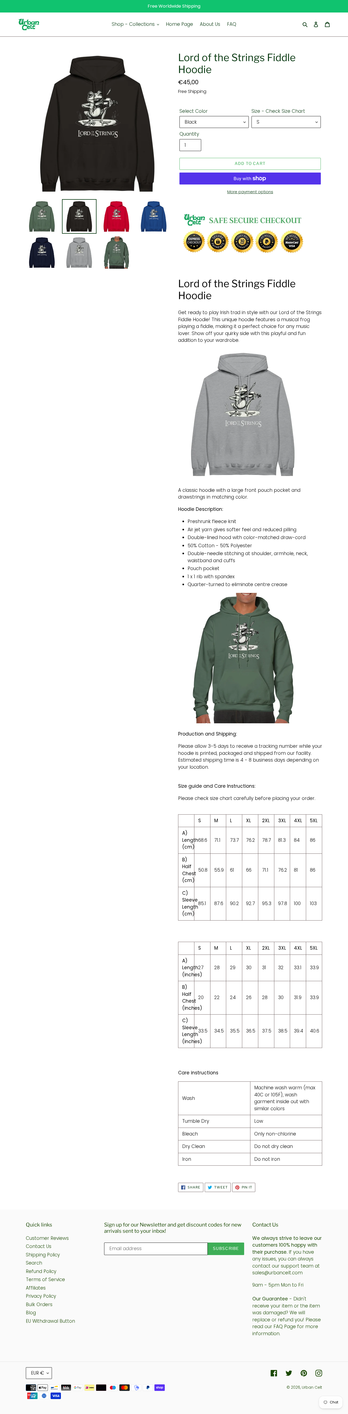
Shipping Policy (43, 1255)
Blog (31, 1312)
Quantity (189, 134)
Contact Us (38, 1246)
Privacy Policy (41, 1296)
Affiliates (36, 1288)
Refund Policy (41, 1271)
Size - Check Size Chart (278, 111)
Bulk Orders (39, 1304)
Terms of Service (45, 1279)
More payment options (250, 192)
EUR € (37, 1373)
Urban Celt (312, 1387)
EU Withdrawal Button (50, 1321)
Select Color (193, 111)
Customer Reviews (47, 1238)
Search (34, 1263)
